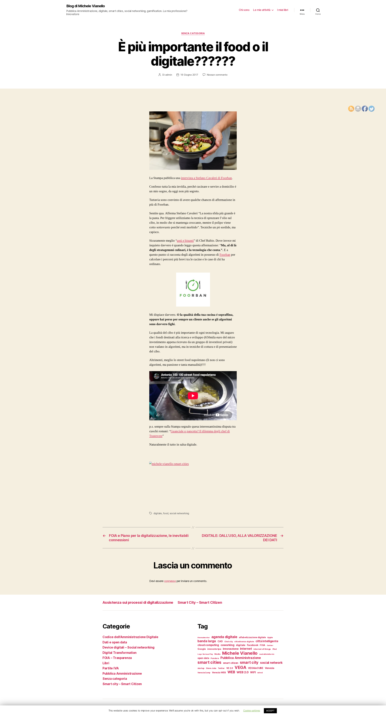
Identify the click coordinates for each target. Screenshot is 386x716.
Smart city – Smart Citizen (122, 684)
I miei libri (282, 9)
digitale (157, 513)
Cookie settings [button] (251, 710)
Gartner (270, 645)
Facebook (252, 645)
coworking (227, 645)
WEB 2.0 (242, 672)
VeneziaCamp (204, 672)
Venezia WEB (219, 672)
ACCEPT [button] (270, 710)
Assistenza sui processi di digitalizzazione (138, 602)
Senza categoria (193, 33)
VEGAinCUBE (255, 668)
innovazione (231, 648)
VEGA (240, 667)
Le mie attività (261, 9)
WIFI (253, 672)
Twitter (221, 668)
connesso (170, 581)
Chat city (228, 641)
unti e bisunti (185, 241)
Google (202, 648)
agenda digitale (224, 637)
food (165, 513)
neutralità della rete (266, 654)
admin (168, 74)
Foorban (225, 255)
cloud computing (208, 645)
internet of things (262, 649)
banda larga (207, 641)
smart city (249, 662)
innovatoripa (214, 649)
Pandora (215, 658)
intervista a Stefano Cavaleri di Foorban (206, 178)
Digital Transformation (119, 653)
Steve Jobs (211, 668)
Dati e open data (115, 642)
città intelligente (267, 641)
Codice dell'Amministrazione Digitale (130, 637)
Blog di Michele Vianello (85, 6)
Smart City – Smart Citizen (200, 602)
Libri (106, 663)
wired (260, 673)
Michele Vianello (240, 653)
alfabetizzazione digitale (252, 637)
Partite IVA (111, 668)
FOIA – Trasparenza (117, 658)
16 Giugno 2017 (189, 74)
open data (203, 658)
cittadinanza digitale (244, 641)
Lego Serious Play (205, 654)
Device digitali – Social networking (129, 647)
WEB (231, 672)
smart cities (209, 662)
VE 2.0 (229, 668)
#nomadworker (204, 638)
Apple (270, 637)
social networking (179, 513)
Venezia (269, 668)
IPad (274, 649)
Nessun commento (217, 74)
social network (271, 663)
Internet (246, 648)
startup (201, 668)
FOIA (262, 645)
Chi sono (244, 9)
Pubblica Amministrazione (122, 673)
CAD (220, 641)
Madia (217, 654)
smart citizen (230, 662)
